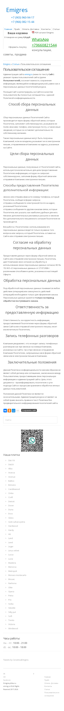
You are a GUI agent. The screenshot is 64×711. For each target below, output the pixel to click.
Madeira (12, 562)
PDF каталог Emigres (44, 32)
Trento (11, 620)
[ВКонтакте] (5, 410)
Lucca (10, 554)
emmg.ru (29, 74)
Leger (10, 546)
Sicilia (10, 603)
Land (10, 538)
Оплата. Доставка (30, 29)
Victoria (11, 624)
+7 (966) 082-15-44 (22, 22)
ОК (4, 677)
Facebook (7, 680)
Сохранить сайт (29, 410)
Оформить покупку (17, 47)
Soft (10, 616)
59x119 (11, 460)
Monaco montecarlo (17, 575)
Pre (9, 599)
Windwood (13, 628)
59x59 (11, 464)
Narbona (12, 583)
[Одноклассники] (9, 410)
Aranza (11, 472)
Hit (9, 534)
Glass (11, 517)
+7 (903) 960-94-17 (22, 17)
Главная (8, 29)
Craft (10, 497)
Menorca (12, 567)
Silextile (11, 608)
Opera (11, 591)
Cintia (10, 493)
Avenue (11, 476)
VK (4, 674)
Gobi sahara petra (16, 521)
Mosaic (11, 579)
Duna (10, 509)
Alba (10, 468)
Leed (10, 542)
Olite (10, 587)
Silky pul (12, 612)
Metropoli (12, 571)
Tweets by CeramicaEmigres (16, 659)
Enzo (10, 513)
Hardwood (13, 526)
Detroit (11, 501)
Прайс (17, 29)
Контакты (46, 29)
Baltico (11, 481)
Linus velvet (13, 550)
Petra (10, 595)
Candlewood (14, 489)
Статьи (56, 29)
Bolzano (12, 485)
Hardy (11, 530)
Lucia (10, 558)
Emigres (6, 64)
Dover (11, 505)
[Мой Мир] (13, 410)
